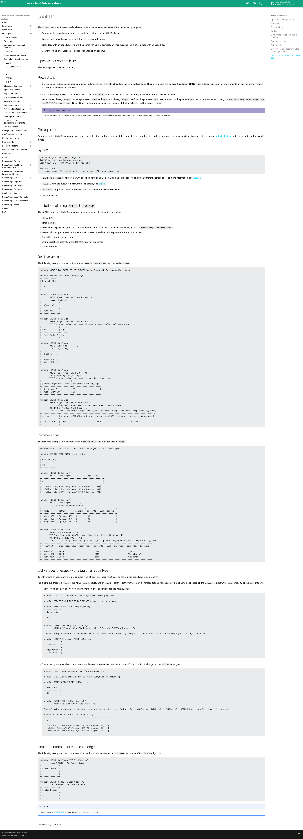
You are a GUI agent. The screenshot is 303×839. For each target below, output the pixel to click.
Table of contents (279, 15)
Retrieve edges (277, 45)
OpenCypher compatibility (282, 19)
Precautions (276, 23)
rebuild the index (224, 136)
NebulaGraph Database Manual (16, 15)
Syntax (274, 31)
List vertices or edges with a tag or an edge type (285, 50)
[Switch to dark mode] (248, 3)
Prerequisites (277, 27)
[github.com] (299, 834)
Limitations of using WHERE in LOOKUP (284, 36)
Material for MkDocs (19, 836)
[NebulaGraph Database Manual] (12, 3)
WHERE (197, 177)
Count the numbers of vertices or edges (285, 56)
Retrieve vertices (278, 41)
